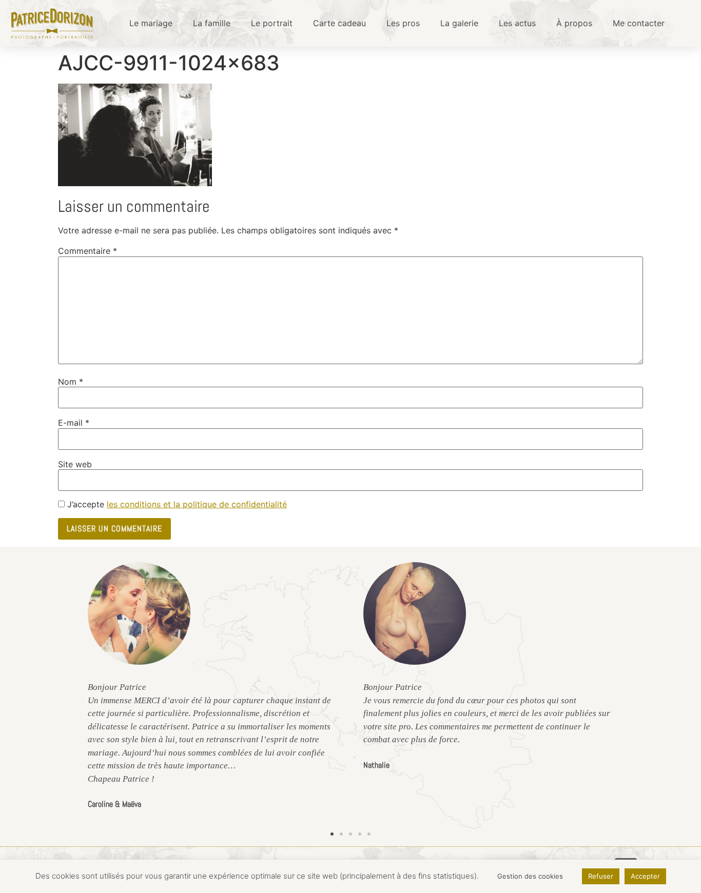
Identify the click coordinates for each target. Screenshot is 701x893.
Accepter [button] (645, 876)
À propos (574, 23)
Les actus (517, 23)
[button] (332, 834)
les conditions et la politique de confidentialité (197, 504)
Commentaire (87, 251)
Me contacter (639, 23)
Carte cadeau (339, 23)
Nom (70, 382)
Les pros (403, 23)
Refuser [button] (600, 876)
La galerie (459, 23)
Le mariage (150, 23)
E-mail (73, 423)
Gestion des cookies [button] (530, 876)
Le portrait (272, 23)
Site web (75, 464)
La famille (211, 23)
